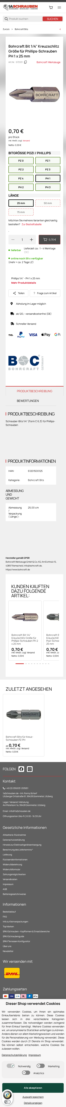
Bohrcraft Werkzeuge (48, 62)
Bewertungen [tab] (28, 401)
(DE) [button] (26, 252)
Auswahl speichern (33, 1097)
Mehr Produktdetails (23, 282)
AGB (5, 889)
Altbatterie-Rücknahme (14, 834)
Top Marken (8, 926)
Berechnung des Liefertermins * (18, 849)
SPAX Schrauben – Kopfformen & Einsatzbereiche (26, 931)
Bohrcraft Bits (21, 29)
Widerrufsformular (11, 869)
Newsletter (8, 951)
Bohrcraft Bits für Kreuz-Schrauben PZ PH (19, 738)
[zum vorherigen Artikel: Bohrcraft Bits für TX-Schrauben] (60, 29)
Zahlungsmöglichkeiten (14, 874)
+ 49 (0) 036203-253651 (16, 788)
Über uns (7, 946)
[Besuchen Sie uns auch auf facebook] (21, 769)
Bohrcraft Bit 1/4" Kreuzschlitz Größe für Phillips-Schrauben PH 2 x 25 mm (24, 639)
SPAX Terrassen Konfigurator (16, 941)
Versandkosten (10, 879)
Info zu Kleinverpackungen (15, 921)
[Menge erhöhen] (31, 239)
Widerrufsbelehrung (12, 864)
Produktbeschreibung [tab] (34, 391)
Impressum (8, 884)
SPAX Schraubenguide (13, 936)
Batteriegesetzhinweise (14, 894)
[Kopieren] (25, 62)
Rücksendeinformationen (15, 859)
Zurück (6, 29)
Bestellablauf (9, 911)
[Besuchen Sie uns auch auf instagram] (30, 769)
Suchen (52, 19)
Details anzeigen (33, 1103)
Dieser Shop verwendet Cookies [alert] (33, 1003)
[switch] (11, 1066)
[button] (25, 617)
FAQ (5, 916)
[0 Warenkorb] (51, 7)
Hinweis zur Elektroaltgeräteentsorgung (22, 844)
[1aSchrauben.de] (20, 7)
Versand (26, 140)
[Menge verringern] (12, 239)
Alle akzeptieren (33, 1087)
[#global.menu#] (59, 7)
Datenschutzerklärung (14, 839)
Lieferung (7, 854)
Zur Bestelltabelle (32, 224)
